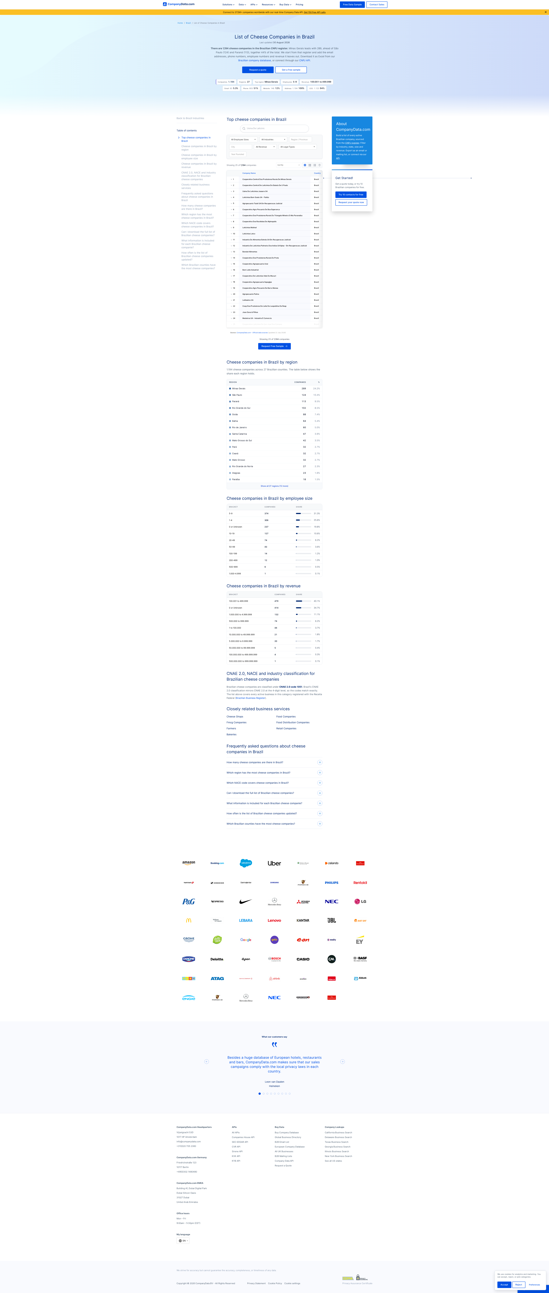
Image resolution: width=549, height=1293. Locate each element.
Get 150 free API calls (315, 12)
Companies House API (243, 1137)
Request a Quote (283, 1165)
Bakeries (231, 734)
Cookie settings (292, 1283)
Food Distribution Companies (293, 722)
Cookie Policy (275, 1283)
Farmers (231, 728)
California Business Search (338, 1132)
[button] (258, 70)
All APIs (236, 1132)
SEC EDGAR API (240, 1142)
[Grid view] (310, 165)
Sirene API (237, 1151)
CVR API (236, 1146)
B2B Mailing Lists (283, 1156)
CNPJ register (352, 143)
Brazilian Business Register (250, 698)
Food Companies (286, 716)
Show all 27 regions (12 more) (274, 486)
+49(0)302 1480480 (187, 1171)
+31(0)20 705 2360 (186, 1146)
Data (241, 4)
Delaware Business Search (338, 1137)
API (338, 158)
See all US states (333, 1160)
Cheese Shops (235, 716)
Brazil (188, 23)
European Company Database (290, 1146)
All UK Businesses (284, 1151)
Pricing (299, 4)
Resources (267, 4)
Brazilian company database (254, 60)
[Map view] (319, 165)
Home (180, 23)
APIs (252, 4)
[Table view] (305, 165)
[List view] (314, 165)
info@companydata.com (189, 1141)
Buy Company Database (287, 1132)
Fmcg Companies (236, 722)
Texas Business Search (336, 1142)
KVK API (236, 1156)
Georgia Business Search (337, 1146)
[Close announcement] (546, 12)
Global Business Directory (288, 1137)
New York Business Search (338, 1156)
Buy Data (284, 4)
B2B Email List (282, 1142)
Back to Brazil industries (190, 118)
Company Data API (284, 1160)
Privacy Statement (256, 1283)
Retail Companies (286, 728)
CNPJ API (304, 60)
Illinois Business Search (337, 1151)
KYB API (236, 1160)
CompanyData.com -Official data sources (252, 333)
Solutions (227, 4)
